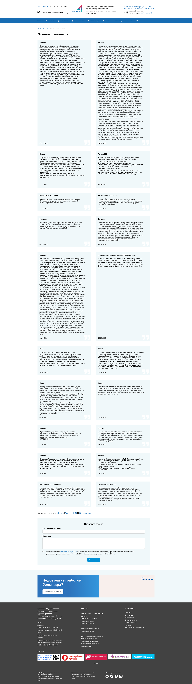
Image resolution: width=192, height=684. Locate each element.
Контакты (128, 625)
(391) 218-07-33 (145, 7)
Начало (61, 513)
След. (84, 513)
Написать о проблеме (53, 592)
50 (76, 513)
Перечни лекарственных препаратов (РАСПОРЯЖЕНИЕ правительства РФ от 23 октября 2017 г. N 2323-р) (50, 642)
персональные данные (68, 552)
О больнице (129, 615)
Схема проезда (86, 646)
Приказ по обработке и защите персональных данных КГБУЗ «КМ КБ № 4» (50, 630)
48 (71, 513)
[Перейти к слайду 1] (94, 663)
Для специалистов (131, 620)
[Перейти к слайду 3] (97, 663)
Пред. (67, 513)
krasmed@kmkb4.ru (92, 643)
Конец (90, 513)
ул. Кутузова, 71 (146, 13)
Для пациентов (130, 617)
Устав (39, 622)
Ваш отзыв (46, 536)
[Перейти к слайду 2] (96, 663)
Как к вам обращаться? (51, 528)
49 (74, 513)
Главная (127, 612)
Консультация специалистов (134, 627)
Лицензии (41, 625)
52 (80, 513)
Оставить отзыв (94, 560)
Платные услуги (130, 622)
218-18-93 (143, 9)
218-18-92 (135, 9)
